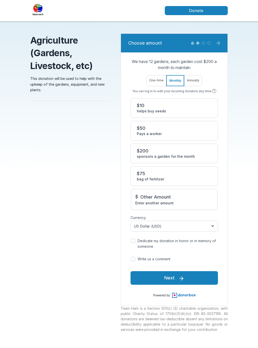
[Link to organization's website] (38, 10)
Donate (196, 10)
